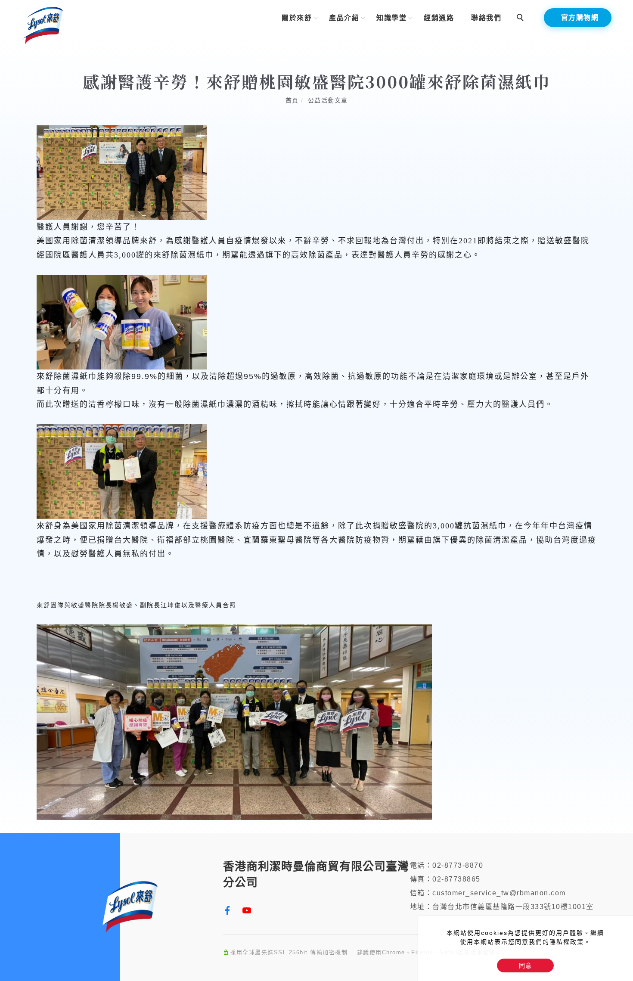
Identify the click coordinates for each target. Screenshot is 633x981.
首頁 (292, 100)
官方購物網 (580, 17)
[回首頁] (43, 24)
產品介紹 (344, 18)
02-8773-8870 (457, 865)
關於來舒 (297, 18)
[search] (521, 18)
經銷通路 (439, 18)
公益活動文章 (328, 100)
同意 (525, 965)
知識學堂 (391, 18)
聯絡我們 (486, 18)
